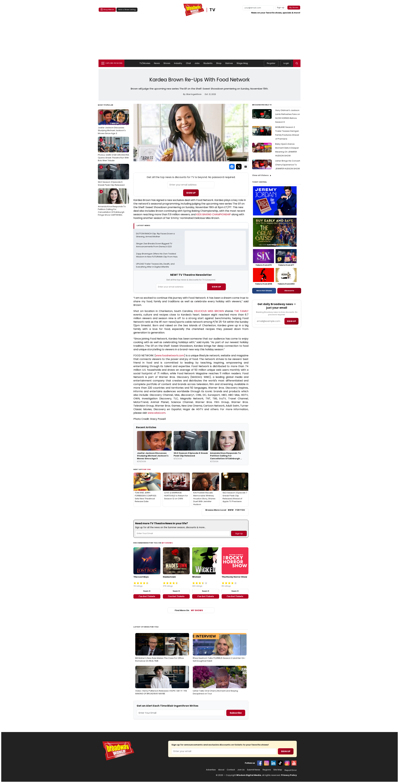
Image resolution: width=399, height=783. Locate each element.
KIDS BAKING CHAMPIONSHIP (213, 214)
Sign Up (191, 192)
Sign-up (280, 7)
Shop (219, 63)
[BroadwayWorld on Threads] (287, 763)
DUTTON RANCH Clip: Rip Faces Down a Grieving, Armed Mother (155, 235)
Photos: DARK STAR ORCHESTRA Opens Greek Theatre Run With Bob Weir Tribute (113, 150)
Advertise (211, 769)
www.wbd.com (157, 413)
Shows (166, 63)
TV (212, 10)
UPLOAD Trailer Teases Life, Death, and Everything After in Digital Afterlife (155, 265)
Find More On (189, 610)
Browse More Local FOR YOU (225, 510)
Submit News (253, 769)
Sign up (291, 321)
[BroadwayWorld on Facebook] (259, 763)
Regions (267, 769)
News (157, 63)
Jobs (197, 63)
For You (146, 469)
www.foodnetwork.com (170, 355)
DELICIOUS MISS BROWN (209, 311)
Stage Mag (242, 63)
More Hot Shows (264, 290)
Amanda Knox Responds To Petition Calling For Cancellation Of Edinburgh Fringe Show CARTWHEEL (112, 203)
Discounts (289, 290)
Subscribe (236, 712)
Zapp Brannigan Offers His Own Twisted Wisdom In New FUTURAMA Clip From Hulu (157, 255)
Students (207, 63)
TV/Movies (144, 63)
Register (271, 63)
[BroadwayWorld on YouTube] (294, 763)
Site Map (277, 769)
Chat (188, 63)
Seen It (146, 591)
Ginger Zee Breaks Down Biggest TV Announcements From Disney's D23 (154, 245)
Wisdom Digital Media (248, 775)
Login (286, 63)
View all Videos (260, 175)
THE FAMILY (241, 311)
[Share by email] (245, 166)
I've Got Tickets (147, 596)
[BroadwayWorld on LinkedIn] (273, 763)
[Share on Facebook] (232, 166)
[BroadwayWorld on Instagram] (266, 763)
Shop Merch (108, 9)
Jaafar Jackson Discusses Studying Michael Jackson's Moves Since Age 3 (112, 123)
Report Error (291, 770)
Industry (178, 63)
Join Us (241, 769)
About (221, 769)
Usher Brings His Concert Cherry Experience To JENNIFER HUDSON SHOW (287, 164)
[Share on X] (239, 166)
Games (229, 63)
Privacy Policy (289, 775)
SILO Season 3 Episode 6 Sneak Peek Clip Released (111, 176)
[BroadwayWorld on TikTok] (280, 763)
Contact (231, 769)
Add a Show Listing (127, 9)
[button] (296, 63)
